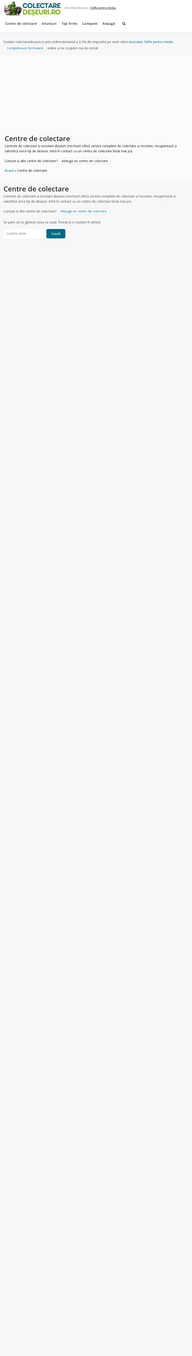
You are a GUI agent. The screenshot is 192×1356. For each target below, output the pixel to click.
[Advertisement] (96, 97)
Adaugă (109, 23)
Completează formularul (25, 48)
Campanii (90, 23)
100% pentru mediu (103, 8)
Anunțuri (49, 23)
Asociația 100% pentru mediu (151, 42)
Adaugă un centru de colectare (85, 161)
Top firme (70, 23)
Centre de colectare (21, 23)
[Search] (124, 23)
